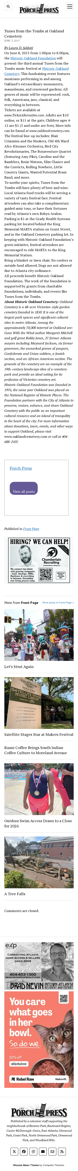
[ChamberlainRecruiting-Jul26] (39, 583)
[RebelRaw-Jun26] (39, 1086)
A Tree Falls (14, 893)
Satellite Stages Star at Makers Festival (38, 734)
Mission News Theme (26, 1165)
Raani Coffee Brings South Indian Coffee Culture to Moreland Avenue (35, 750)
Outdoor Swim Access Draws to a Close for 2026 (38, 823)
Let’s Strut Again (19, 666)
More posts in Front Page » (58, 602)
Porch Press (21, 468)
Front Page (31, 528)
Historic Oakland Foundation (33, 58)
